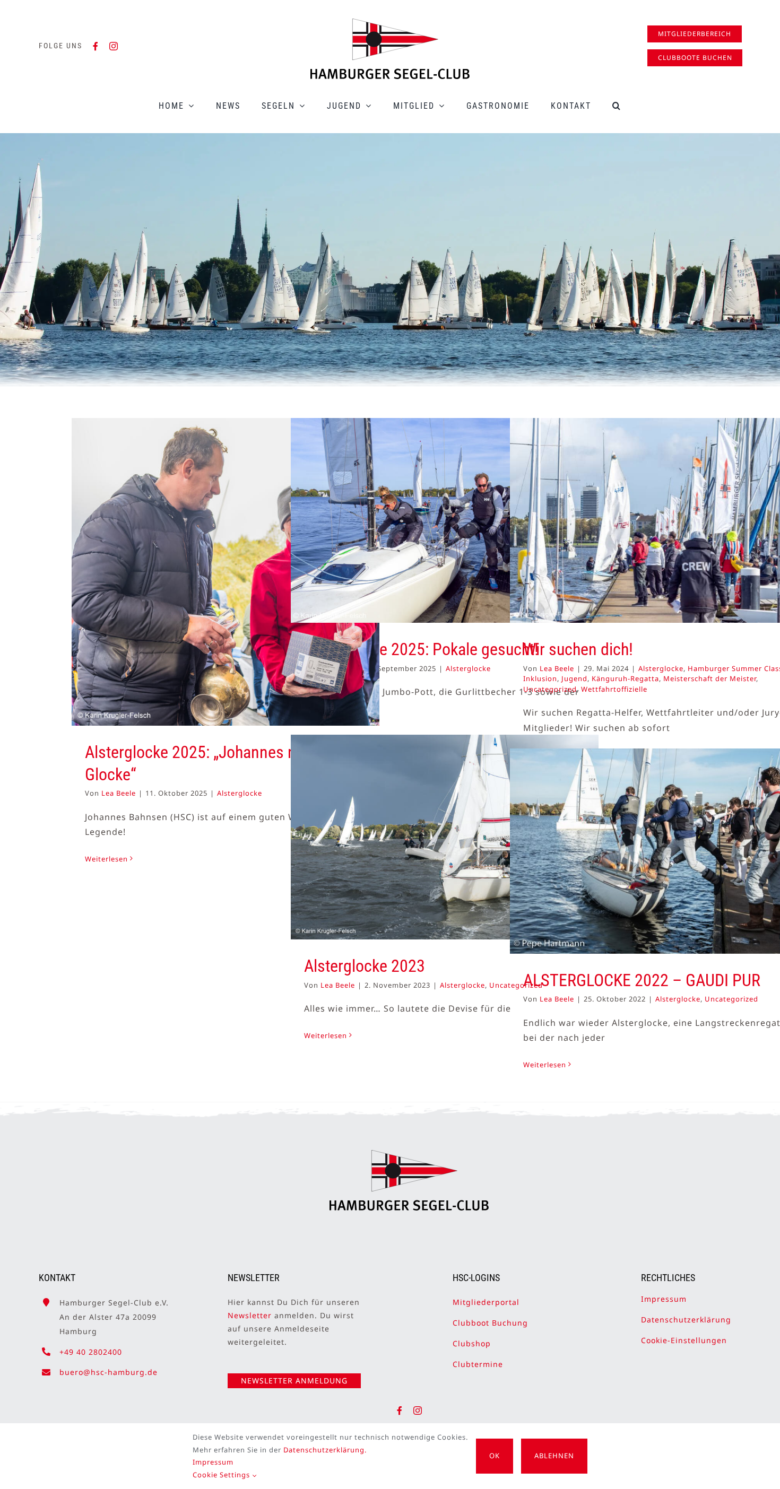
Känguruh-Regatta (625, 678)
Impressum (664, 1299)
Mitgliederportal (486, 1302)
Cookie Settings (222, 1474)
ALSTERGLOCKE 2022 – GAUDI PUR (641, 980)
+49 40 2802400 (90, 1352)
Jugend (574, 678)
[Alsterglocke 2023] (445, 837)
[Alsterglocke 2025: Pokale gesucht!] (445, 520)
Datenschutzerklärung (686, 1319)
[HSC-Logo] (390, 23)
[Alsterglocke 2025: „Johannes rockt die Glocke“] (225, 572)
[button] (616, 106)
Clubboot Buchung (490, 1323)
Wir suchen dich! (578, 649)
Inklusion (540, 678)
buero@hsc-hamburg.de (108, 1372)
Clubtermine (478, 1364)
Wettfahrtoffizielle (614, 689)
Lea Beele (118, 793)
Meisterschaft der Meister (709, 678)
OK (494, 1455)
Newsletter (250, 1315)
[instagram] (113, 46)
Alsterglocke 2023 (364, 966)
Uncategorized (550, 689)
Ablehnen (554, 1455)
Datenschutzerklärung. (325, 1450)
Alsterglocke (239, 793)
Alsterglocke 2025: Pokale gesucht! (421, 649)
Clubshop (472, 1343)
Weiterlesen (106, 859)
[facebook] (96, 46)
